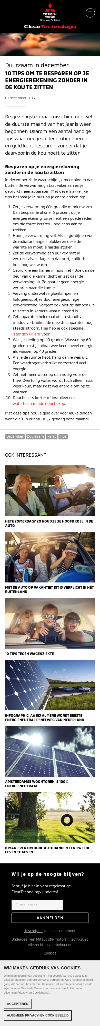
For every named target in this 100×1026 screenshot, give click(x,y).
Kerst (51, 436)
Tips (63, 436)
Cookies (50, 953)
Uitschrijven (33, 930)
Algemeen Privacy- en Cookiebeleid (38, 1015)
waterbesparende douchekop (39, 403)
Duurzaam (35, 436)
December (14, 436)
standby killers (27, 334)
